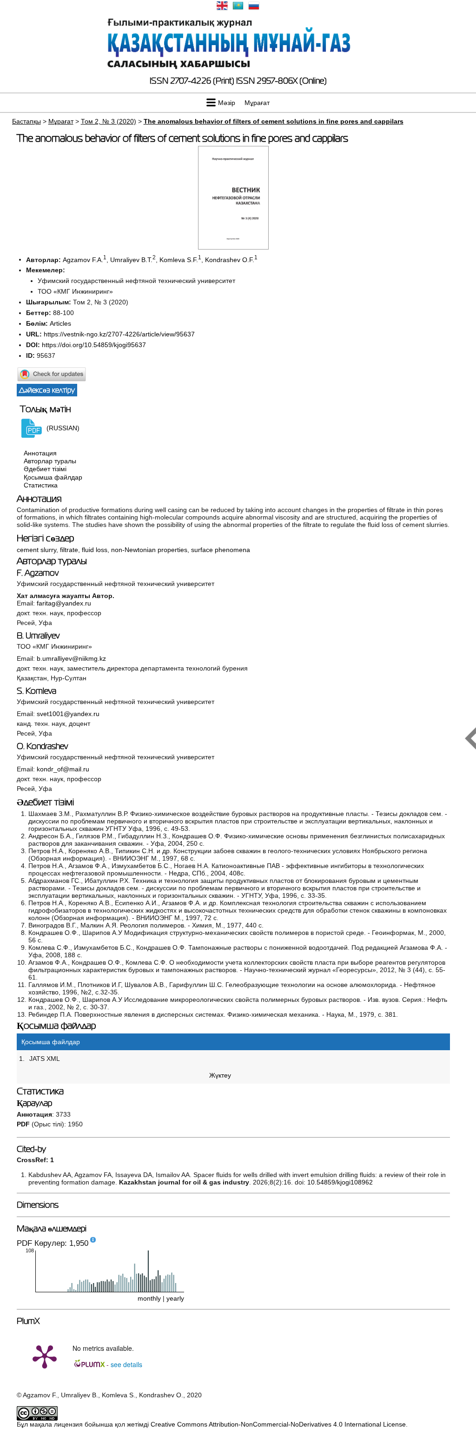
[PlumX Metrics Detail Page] (45, 1356)
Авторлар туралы (50, 461)
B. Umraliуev (38, 635)
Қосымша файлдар (53, 477)
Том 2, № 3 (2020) (108, 121)
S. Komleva (36, 691)
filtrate (69, 549)
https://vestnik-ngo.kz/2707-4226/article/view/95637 (119, 334)
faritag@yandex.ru (64, 603)
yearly (175, 1298)
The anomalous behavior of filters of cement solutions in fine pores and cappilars (273, 121)
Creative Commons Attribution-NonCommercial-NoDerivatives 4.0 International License (278, 1424)
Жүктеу (220, 1075)
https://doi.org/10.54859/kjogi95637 (94, 345)
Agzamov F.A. (83, 259)
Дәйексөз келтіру (47, 390)
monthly (149, 1298)
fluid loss (94, 549)
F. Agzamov (38, 573)
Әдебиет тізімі (45, 469)
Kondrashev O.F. (229, 259)
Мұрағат (257, 102)
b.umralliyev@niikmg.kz (71, 658)
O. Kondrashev (42, 746)
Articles (60, 323)
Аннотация (40, 453)
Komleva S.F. (178, 259)
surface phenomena (220, 549)
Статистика (41, 485)
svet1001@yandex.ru (68, 713)
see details (126, 1364)
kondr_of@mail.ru (63, 769)
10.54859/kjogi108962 (340, 1182)
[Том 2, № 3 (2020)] (233, 247)
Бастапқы (26, 121)
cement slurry (36, 549)
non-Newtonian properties (149, 549)
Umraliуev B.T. (131, 259)
